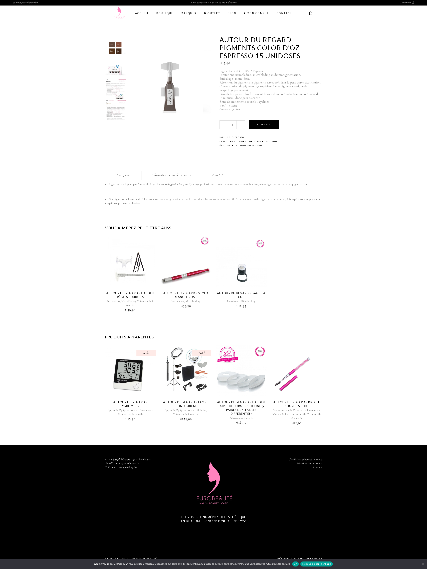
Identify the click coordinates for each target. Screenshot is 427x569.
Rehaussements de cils (241, 418)
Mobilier (201, 410)
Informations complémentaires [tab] (171, 175)
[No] (422, 564)
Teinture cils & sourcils (130, 414)
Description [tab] (122, 175)
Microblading (267, 141)
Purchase (264, 124)
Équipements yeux (128, 410)
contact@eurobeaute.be (25, 2)
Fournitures (247, 141)
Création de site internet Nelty (298, 558)
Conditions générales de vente (305, 459)
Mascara (277, 414)
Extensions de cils (282, 410)
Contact (317, 467)
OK (295, 563)
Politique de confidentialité (316, 563)
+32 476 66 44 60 (127, 467)
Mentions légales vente (309, 463)
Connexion (405, 2)
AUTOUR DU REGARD (249, 145)
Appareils (112, 410)
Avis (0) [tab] (217, 175)
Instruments (113, 301)
